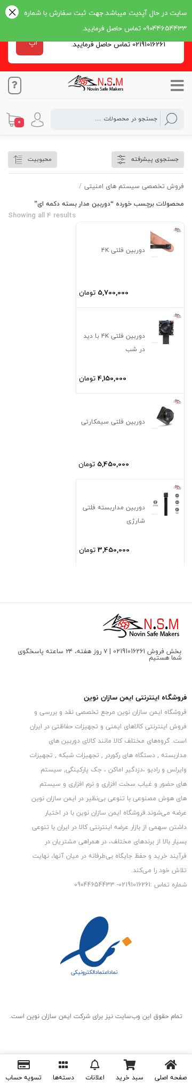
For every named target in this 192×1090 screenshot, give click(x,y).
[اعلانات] (95, 1065)
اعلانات (95, 1077)
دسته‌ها (63, 1077)
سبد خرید (129, 1077)
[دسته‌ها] (63, 1065)
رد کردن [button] (12, 13)
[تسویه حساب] (23, 1065)
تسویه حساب (23, 1077)
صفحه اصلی (171, 1077)
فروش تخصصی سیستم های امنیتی (134, 186)
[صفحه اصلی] (170, 1065)
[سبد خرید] (129, 1065)
